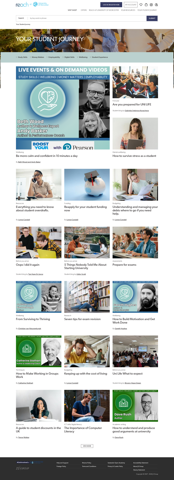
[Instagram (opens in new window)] (151, 4)
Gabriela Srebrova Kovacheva (137, 111)
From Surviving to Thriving (33, 319)
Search (21, 18)
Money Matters (38, 57)
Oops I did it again (27, 264)
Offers (84, 10)
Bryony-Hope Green (133, 383)
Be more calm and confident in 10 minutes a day (47, 156)
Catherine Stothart (25, 383)
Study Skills (22, 57)
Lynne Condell (24, 220)
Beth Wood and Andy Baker (29, 162)
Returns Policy (86, 463)
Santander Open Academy (116, 463)
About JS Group (138, 466)
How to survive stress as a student (134, 156)
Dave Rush (119, 438)
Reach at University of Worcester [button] (104, 10)
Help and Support (62, 463)
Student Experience (100, 57)
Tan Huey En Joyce (35, 274)
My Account (130, 5)
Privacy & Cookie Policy (115, 466)
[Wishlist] (141, 4)
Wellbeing (83, 57)
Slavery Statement (139, 470)
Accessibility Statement (140, 463)
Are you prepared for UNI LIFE (132, 104)
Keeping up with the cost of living (85, 373)
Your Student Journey (147, 10)
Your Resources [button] (128, 10)
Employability (54, 57)
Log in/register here (111, 5)
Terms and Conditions (89, 466)
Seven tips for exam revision (82, 319)
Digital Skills (69, 57)
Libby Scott (81, 274)
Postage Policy (61, 466)
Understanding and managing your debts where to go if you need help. (135, 210)
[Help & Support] (156, 4)
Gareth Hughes (121, 329)
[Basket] (146, 4)
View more (87, 446)
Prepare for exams (124, 264)
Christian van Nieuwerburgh (29, 329)
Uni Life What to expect (128, 373)
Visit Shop (72, 10)
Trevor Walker (23, 438)
